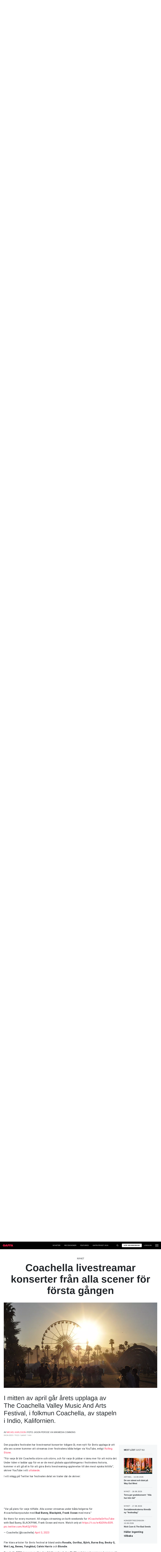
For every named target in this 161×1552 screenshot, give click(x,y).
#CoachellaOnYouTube (101, 1518)
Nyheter (57, 1245)
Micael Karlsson (16, 1432)
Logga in (148, 1245)
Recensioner (70, 1245)
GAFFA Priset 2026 (100, 1245)
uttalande (34, 1470)
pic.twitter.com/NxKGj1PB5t (20, 1526)
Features (84, 1245)
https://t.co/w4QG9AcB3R (97, 1522)
